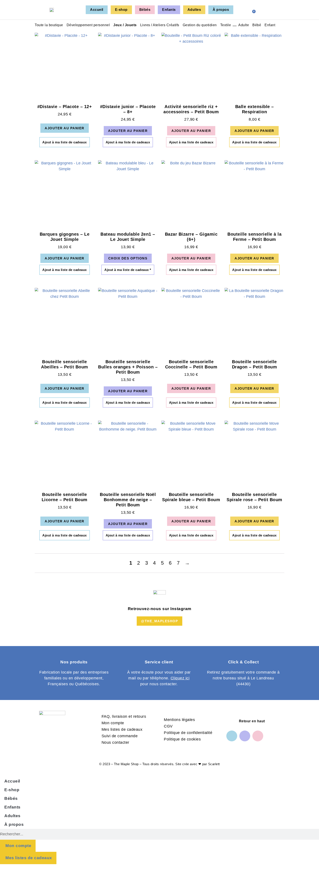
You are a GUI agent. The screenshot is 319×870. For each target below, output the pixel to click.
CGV (168, 726)
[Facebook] (231, 736)
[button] (261, 9)
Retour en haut (252, 721)
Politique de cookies (182, 739)
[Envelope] (257, 736)
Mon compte (113, 723)
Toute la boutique (49, 25)
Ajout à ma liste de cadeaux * (127, 270)
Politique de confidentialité (188, 733)
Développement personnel (88, 25)
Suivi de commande (120, 736)
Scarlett (214, 764)
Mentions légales (179, 720)
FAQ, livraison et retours (124, 716)
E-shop (121, 9)
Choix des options (128, 258)
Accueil (96, 9)
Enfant (270, 25)
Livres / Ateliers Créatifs (159, 25)
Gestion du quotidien (200, 25)
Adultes (194, 9)
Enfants (169, 9)
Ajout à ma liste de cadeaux (64, 142)
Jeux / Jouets (125, 25)
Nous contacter (115, 742)
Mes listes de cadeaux (122, 729)
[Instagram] (244, 736)
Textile (225, 25)
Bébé (256, 25)
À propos (221, 9)
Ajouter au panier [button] (64, 128)
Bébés (145, 9)
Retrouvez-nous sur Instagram (159, 608)
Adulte (243, 25)
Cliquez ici (180, 678)
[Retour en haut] (231, 721)
